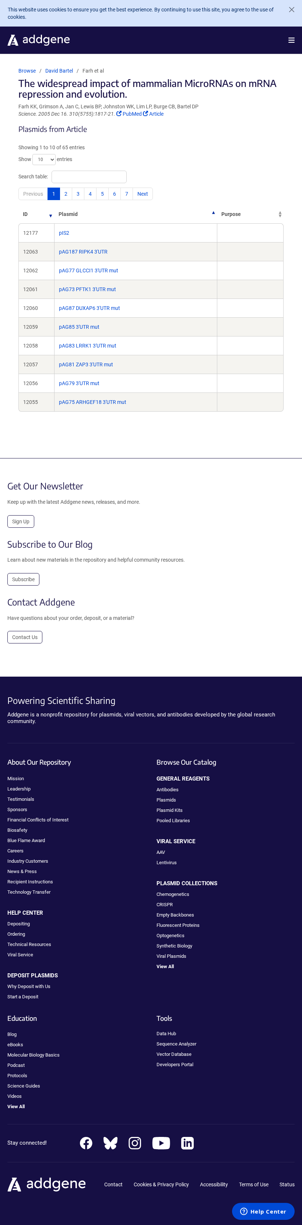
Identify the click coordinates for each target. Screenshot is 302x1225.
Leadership (19, 789)
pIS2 (64, 233)
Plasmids (166, 800)
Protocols (17, 1075)
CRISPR (165, 904)
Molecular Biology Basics (33, 1055)
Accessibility (214, 1184)
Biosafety (17, 830)
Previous (33, 194)
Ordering (16, 934)
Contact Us (25, 637)
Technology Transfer (28, 892)
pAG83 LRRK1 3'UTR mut (87, 346)
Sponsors (17, 809)
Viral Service (20, 954)
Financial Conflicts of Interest (38, 820)
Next (142, 194)
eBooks (15, 1044)
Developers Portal (175, 1064)
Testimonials (20, 799)
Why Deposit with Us (28, 986)
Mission (15, 778)
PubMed (132, 114)
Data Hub (166, 1033)
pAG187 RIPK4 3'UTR (83, 252)
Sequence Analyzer (176, 1044)
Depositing (18, 923)
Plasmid (68, 214)
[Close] (288, 9)
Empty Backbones (175, 915)
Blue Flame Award (26, 840)
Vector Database (174, 1054)
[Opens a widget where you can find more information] (263, 1212)
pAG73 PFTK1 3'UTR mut (87, 289)
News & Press (22, 871)
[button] (291, 40)
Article (156, 114)
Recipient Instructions (30, 881)
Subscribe (23, 579)
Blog (12, 1034)
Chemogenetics (173, 894)
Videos (14, 1096)
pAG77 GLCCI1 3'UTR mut (88, 270)
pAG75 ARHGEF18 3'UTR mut (92, 402)
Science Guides (23, 1086)
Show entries (45, 159)
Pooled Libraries (173, 820)
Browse (27, 71)
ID (25, 214)
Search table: (33, 176)
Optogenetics (171, 935)
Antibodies (168, 789)
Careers (15, 851)
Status (287, 1184)
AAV (161, 852)
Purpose (231, 214)
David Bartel (59, 71)
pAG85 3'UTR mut (79, 327)
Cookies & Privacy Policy (161, 1184)
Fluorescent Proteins (178, 925)
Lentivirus (167, 862)
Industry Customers (27, 861)
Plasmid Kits (170, 810)
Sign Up (20, 521)
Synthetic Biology (174, 946)
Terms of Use (253, 1184)
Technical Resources (29, 944)
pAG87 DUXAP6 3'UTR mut (89, 308)
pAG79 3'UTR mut (79, 383)
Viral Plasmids (171, 956)
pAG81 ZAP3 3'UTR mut (86, 364)
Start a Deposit (22, 996)
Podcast (16, 1065)
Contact (113, 1184)
